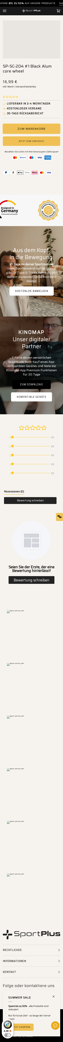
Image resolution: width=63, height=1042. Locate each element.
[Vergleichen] (59, 517)
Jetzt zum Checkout (31, 141)
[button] (10, 97)
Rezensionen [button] (14, 491)
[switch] (8, 1035)
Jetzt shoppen (21, 1027)
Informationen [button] (14, 961)
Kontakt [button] (9, 972)
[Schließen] (55, 995)
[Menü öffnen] (8, 11)
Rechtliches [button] (12, 950)
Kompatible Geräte (31, 397)
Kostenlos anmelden (31, 291)
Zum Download (31, 384)
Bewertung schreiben (30, 500)
